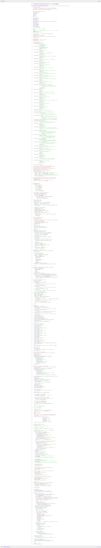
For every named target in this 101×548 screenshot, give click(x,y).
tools (52, 3)
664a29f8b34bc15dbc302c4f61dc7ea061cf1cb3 (42, 3)
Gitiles (5, 546)
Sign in (99, 1)
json (99, 546)
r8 (31, 3)
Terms (9, 546)
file (47, 5)
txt (97, 546)
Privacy (7, 546)
